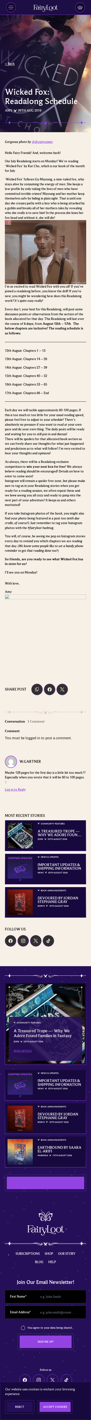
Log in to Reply (15, 789)
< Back (10, 63)
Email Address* (20, 1312)
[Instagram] (23, 941)
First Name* (18, 1296)
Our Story (66, 1253)
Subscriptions (28, 1253)
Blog (39, 1262)
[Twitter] (35, 941)
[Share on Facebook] (49, 689)
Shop (49, 1253)
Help (52, 1262)
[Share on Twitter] (62, 689)
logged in (32, 738)
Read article (23, 1051)
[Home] (45, 8)
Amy (8, 110)
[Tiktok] (48, 941)
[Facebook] (10, 941)
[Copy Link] (37, 689)
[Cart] (80, 7)
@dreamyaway (42, 142)
